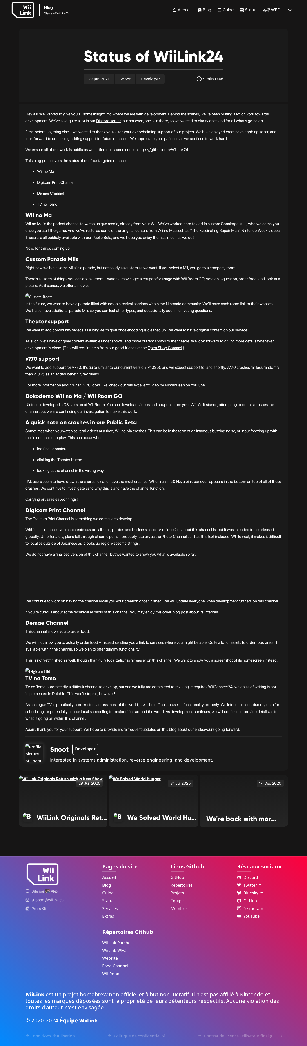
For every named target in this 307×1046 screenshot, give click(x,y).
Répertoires (182, 885)
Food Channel (115, 965)
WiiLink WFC (114, 950)
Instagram (253, 908)
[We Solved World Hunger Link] (135, 778)
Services (110, 908)
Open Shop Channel (165, 347)
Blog (207, 9)
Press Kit (39, 908)
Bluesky (251, 892)
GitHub (177, 877)
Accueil (184, 9)
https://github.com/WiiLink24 (163, 149)
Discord (250, 877)
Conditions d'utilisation (53, 1036)
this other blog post (172, 612)
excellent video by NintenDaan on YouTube (169, 385)
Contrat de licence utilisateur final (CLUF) (242, 1036)
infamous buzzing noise (215, 431)
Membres (180, 908)
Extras (108, 916)
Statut (251, 9)
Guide (228, 9)
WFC (275, 9)
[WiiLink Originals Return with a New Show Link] (61, 778)
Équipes (178, 900)
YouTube (251, 916)
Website (110, 958)
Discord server (108, 120)
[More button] (290, 10)
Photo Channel (174, 536)
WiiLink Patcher (117, 942)
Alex (54, 891)
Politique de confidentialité (139, 1036)
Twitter (250, 885)
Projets (177, 892)
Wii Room (111, 973)
